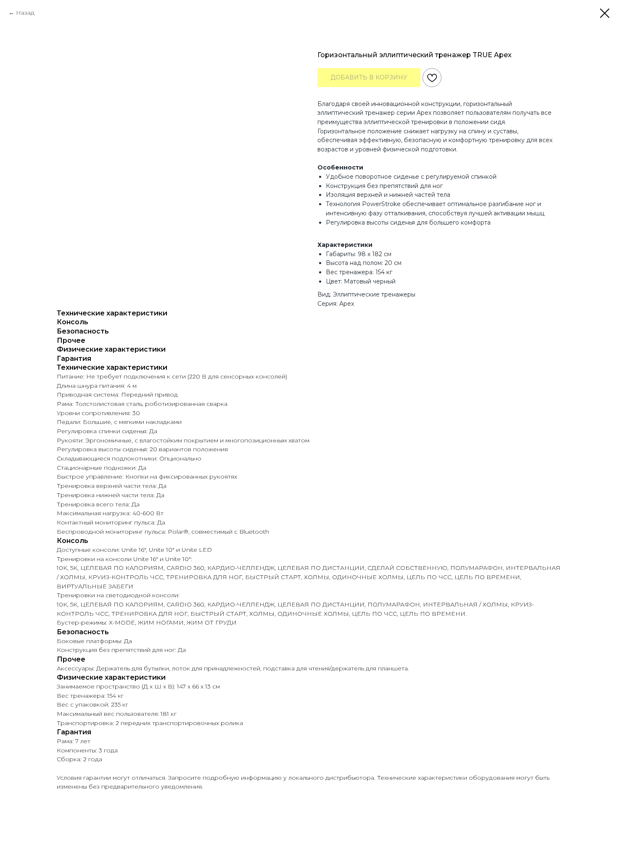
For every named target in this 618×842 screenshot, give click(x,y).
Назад (25, 12)
